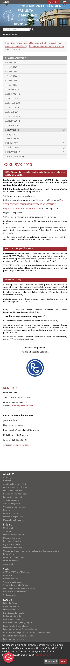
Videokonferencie (11, 500)
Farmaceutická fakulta (13, 619)
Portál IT (52, 1)
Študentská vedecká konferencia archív (46, 46)
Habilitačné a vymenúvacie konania (19, 588)
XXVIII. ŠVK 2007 (12, 152)
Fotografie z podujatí (12, 497)
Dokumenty (8, 510)
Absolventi (8, 564)
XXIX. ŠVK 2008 (12, 147)
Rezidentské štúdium (12, 541)
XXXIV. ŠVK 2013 (12, 116)
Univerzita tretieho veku (14, 557)
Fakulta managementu (13, 639)
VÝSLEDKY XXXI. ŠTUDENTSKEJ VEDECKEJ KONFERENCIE (30, 204)
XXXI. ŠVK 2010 (12, 130)
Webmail (7, 480)
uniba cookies (43, 654)
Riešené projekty (10, 578)
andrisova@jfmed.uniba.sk (21, 405)
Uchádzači (8, 528)
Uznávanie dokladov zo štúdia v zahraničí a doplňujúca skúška (31, 550)
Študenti (7, 531)
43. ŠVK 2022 (11, 75)
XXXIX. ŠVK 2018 (12, 94)
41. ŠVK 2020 (11, 85)
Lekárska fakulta (10, 603)
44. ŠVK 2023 (11, 71)
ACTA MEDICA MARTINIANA (16, 572)
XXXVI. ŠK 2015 (12, 107)
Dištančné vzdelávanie (13, 547)
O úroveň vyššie (17, 58)
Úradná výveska (10, 513)
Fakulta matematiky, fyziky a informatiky (21, 629)
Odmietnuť (51, 661)
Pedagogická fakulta (12, 616)
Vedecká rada (9, 595)
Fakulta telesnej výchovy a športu (18, 622)
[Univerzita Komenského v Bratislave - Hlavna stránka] (8, 15)
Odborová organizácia (13, 516)
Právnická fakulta (11, 606)
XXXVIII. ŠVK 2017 (13, 98)
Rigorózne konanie (11, 544)
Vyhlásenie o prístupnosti (14, 506)
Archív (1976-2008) (14, 156)
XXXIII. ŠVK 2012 (12, 120)
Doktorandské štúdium (13, 534)
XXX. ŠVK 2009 (11, 143)
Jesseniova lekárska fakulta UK (19, 43)
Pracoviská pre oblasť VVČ (15, 591)
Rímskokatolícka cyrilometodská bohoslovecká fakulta (27, 632)
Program (11, 134)
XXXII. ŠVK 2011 (12, 125)
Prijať (63, 661)
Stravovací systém (11, 503)
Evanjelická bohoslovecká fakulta (18, 635)
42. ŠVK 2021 (11, 80)
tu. (34, 196)
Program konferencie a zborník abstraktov (22, 208)
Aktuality (7, 477)
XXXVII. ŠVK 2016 (12, 103)
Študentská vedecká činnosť (15, 585)
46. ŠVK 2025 (11, 62)
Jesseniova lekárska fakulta (15, 626)
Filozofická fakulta (11, 609)
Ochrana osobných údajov (15, 487)
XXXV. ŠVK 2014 (12, 111)
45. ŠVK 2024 (11, 66)
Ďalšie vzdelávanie (11, 537)
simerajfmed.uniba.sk (19, 444)
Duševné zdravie (10, 560)
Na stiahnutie (13, 138)
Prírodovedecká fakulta (13, 612)
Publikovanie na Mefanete (15, 493)
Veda (37, 43)
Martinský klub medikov (14, 519)
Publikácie (7, 575)
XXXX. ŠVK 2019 (12, 89)
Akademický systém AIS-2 (14, 484)
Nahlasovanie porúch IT (14, 490)
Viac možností (9, 660)
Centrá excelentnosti (12, 581)
